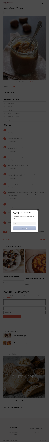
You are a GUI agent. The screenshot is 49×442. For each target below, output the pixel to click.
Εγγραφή (24, 228)
